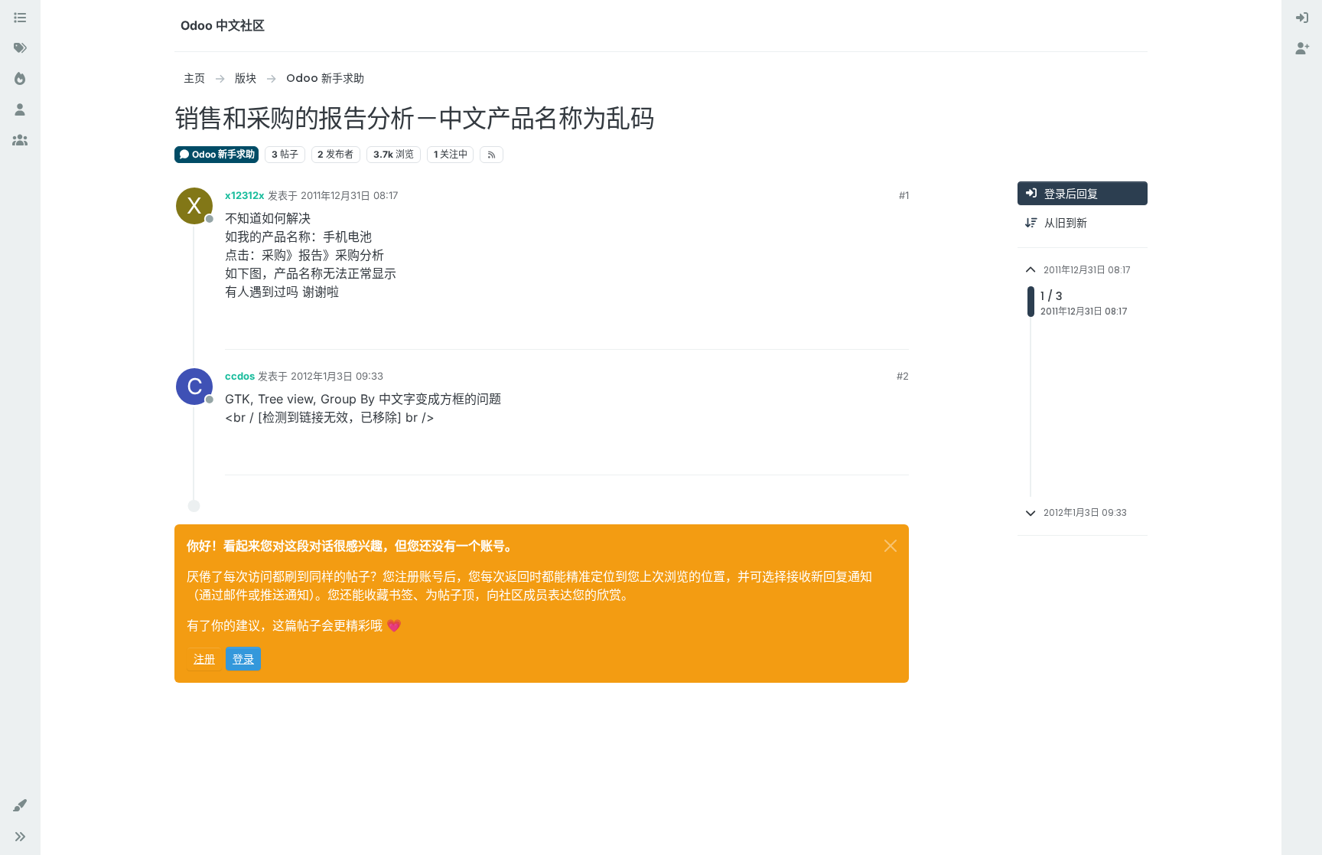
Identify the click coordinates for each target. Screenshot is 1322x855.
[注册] (1302, 49)
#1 (904, 195)
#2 (903, 376)
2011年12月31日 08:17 (349, 195)
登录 (243, 658)
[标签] (20, 49)
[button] (20, 806)
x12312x (245, 195)
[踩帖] (896, 331)
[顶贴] (841, 331)
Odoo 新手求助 (222, 154)
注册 (204, 658)
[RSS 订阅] (491, 154)
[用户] (20, 110)
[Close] (890, 545)
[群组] (20, 141)
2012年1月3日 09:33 (337, 376)
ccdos (240, 376)
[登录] (1302, 18)
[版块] (20, 18)
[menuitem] (1302, 18)
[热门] (20, 79)
